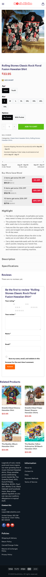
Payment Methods (31, 478)
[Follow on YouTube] (12, 525)
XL (21, 101)
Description (8, 259)
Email (7, 344)
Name (8, 334)
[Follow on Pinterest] (8, 525)
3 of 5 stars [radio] (10, 307)
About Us (28, 468)
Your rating (10, 301)
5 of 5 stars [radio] (10, 310)
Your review (10, 314)
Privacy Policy (7, 554)
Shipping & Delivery (9, 538)
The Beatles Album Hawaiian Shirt (10, 445)
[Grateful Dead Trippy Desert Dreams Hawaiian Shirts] (34, 395)
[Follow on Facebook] (4, 525)
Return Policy (7, 541)
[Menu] (3, 4)
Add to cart (31, 127)
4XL (40, 101)
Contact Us (29, 471)
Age (4, 86)
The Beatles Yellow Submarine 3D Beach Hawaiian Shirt (34, 446)
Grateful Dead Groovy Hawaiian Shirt (11, 409)
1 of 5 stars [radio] (8, 304)
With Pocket (19, 117)
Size (4, 96)
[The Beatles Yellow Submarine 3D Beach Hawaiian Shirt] (34, 431)
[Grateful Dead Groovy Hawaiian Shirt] (11, 395)
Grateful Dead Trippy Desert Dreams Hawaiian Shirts (33, 410)
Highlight (7, 211)
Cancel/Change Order (10, 545)
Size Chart (9, 80)
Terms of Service (31, 482)
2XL (27, 101)
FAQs (27, 475)
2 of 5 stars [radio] (20, 304)
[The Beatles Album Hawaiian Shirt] (11, 431)
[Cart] (43, 3)
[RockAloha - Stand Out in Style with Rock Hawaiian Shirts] (23, 4)
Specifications (10, 266)
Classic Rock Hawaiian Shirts (19, 138)
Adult (6, 90)
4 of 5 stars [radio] (25, 307)
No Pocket (7, 117)
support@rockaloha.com (11, 512)
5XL (5, 107)
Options (5, 113)
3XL (34, 101)
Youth (13, 90)
